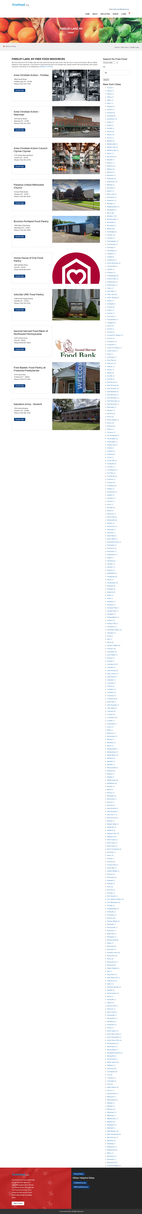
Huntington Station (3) (114, 630)
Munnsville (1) (111, 799)
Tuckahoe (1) (111, 1078)
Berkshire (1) (111, 175)
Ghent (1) (110, 511)
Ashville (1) (110, 128)
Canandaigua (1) (112, 241)
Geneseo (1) (111, 498)
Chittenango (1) (112, 285)
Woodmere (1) (112, 1156)
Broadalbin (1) (112, 210)
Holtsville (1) (111, 601)
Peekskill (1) (111, 880)
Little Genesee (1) (113, 705)
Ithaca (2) (110, 642)
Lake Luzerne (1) (113, 673)
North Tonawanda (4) (114, 849)
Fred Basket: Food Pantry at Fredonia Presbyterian (30, 369)
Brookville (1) (111, 222)
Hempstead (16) (112, 583)
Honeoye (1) (111, 605)
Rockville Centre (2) (113, 952)
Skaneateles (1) (112, 1018)
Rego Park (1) (111, 934)
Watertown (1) (111, 1112)
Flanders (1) (111, 451)
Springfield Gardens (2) (115, 1053)
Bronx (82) (110, 213)
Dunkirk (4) (110, 379)
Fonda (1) (110, 457)
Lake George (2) (112, 670)
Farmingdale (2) (112, 438)
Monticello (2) (111, 796)
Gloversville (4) (112, 520)
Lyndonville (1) (112, 724)
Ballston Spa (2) (112, 147)
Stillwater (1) (111, 1065)
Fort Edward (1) (112, 470)
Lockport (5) (111, 714)
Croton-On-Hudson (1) (114, 348)
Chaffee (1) (111, 269)
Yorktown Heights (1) (114, 1165)
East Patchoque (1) (113, 401)
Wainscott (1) (111, 1097)
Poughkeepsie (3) (113, 909)
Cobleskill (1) (111, 304)
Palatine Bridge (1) (113, 871)
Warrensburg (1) (112, 1100)
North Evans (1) (112, 846)
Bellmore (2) (111, 166)
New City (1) (111, 805)
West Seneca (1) (112, 1137)
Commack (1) (111, 316)
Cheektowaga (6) (113, 276)
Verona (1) (110, 1090)
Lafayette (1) (111, 667)
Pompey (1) (111, 893)
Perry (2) (110, 887)
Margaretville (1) (112, 749)
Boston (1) (110, 191)
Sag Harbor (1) (112, 974)
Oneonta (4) (111, 862)
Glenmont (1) (111, 514)
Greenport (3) (111, 548)
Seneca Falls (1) (112, 1006)
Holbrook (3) (111, 592)
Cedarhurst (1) (112, 260)
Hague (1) (110, 558)
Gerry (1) (110, 504)
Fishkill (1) (110, 448)
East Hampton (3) (113, 388)
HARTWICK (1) (112, 573)
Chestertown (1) (112, 282)
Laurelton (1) (111, 689)
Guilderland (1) (112, 554)
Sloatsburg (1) (112, 1021)
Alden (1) (110, 103)
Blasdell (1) (111, 185)
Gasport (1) (111, 495)
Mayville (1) (111, 764)
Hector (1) (110, 579)
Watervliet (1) (111, 1115)
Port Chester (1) (112, 896)
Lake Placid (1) (112, 677)
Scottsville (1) (111, 999)
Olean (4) (110, 855)
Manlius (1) (111, 739)
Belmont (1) (111, 172)
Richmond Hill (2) (113, 940)
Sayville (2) (110, 990)
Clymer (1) (110, 301)
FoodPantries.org (80, 1183)
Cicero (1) (110, 288)
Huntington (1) (112, 626)
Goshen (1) (111, 523)
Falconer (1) (111, 432)
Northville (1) (111, 852)
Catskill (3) (110, 257)
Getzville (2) (111, 507)
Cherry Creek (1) (112, 279)
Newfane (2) (111, 830)
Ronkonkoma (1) (112, 962)
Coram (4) (110, 326)
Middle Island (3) (112, 780)
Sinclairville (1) (112, 1015)
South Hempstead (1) (114, 1037)
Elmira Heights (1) (113, 420)
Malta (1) (110, 730)
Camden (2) (111, 235)
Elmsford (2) (111, 426)
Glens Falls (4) (112, 517)
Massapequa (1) (112, 752)
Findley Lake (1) (112, 445)
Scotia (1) (110, 996)
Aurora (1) (110, 138)
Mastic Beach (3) (112, 755)
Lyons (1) (110, 727)
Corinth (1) (110, 329)
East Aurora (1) (112, 382)
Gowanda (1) (111, 529)
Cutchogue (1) (112, 357)
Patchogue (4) (112, 877)
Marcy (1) (110, 746)
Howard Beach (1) (113, 617)
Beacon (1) (110, 163)
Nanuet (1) (110, 802)
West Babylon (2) (113, 1131)
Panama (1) (111, 874)
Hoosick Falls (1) (112, 611)
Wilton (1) (110, 1153)
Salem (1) (110, 984)
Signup (115, 14)
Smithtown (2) (111, 1024)
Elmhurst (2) (111, 413)
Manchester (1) (112, 736)
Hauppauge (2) (112, 576)
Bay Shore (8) (111, 156)
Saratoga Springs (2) (114, 987)
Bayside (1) (111, 160)
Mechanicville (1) (112, 768)
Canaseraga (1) (112, 244)
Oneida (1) (110, 858)
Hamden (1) (111, 564)
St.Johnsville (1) (112, 1059)
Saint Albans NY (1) (113, 977)
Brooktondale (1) (112, 219)
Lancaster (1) (111, 683)
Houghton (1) (111, 614)
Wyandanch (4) (112, 1162)
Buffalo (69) (111, 229)
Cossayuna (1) (112, 341)
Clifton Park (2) (112, 294)
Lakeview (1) (111, 680)
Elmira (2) (110, 417)
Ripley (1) (110, 943)
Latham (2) (110, 686)
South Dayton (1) (112, 1031)
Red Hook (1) (111, 930)
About (95, 14)
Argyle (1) (110, 125)
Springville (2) (111, 1056)
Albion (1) (110, 100)
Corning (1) (111, 332)
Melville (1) (110, 777)
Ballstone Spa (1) (113, 150)
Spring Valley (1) (112, 1050)
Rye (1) (109, 971)
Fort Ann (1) (111, 467)
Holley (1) (110, 595)
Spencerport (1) (112, 1046)
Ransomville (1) (112, 927)
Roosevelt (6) (111, 965)
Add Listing (105, 14)
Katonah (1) (111, 658)
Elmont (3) (110, 423)
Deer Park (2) (111, 360)
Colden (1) (110, 310)
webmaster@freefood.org (121, 9)
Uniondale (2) (111, 1081)
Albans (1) (110, 94)
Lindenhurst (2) (112, 699)
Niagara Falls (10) (113, 833)
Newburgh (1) (111, 827)
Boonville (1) (111, 188)
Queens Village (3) (113, 921)
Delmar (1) (110, 370)
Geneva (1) (111, 501)
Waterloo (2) (111, 1109)
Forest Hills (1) (112, 460)
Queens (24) (111, 918)
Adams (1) (110, 91)
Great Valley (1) (112, 539)
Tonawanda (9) (112, 1071)
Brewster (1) (111, 203)
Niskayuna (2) (111, 836)
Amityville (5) (111, 116)
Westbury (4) (111, 1140)
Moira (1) (110, 789)
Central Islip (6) (112, 266)
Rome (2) (110, 959)
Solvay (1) (110, 1028)
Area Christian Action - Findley (31, 75)
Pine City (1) (111, 890)
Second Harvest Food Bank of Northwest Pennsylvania (31, 332)
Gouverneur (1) (112, 526)
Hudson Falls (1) (112, 623)
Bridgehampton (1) (113, 207)
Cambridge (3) (112, 232)
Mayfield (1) (111, 761)
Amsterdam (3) (112, 119)
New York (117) (112, 815)
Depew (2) (110, 373)
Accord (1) (110, 87)
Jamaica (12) (111, 648)
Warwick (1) (111, 1106)
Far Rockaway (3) (113, 435)
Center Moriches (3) (113, 263)
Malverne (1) (111, 733)
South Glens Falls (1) (114, 1034)
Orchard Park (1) (112, 865)
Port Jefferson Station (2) (115, 899)
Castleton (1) (111, 254)
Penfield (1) (111, 883)
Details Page (19, 90)
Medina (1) (110, 774)
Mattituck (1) (111, 758)
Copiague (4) (111, 323)
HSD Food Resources (81, 1187)
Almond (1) (110, 109)
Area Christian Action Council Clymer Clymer (30, 150)
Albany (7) (110, 97)
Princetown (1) (112, 915)
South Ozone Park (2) (114, 1040)
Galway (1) (110, 489)
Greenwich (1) (112, 551)
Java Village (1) (112, 655)
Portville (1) (111, 905)
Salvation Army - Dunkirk (28, 404)
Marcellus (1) (111, 742)
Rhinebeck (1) (111, 937)
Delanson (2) (111, 363)
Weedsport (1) (112, 1125)
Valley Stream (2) (113, 1087)
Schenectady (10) (113, 993)
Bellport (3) (110, 169)
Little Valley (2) (112, 708)
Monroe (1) (111, 793)
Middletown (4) (112, 783)
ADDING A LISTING (46, 66)
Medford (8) (111, 771)
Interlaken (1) (111, 633)
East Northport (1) (113, 398)
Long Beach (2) (112, 717)
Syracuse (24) (111, 1068)
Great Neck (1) (112, 536)
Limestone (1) (111, 695)
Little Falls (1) (111, 702)
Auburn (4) (110, 134)
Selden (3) (110, 1003)
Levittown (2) (111, 692)
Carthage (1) (111, 247)
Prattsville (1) (111, 912)
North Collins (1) (112, 840)
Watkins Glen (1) (112, 1118)
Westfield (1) (111, 1144)
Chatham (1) (111, 272)
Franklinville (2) (112, 476)
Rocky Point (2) (112, 956)
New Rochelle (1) (113, 811)
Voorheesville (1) (112, 1093)
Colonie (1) (110, 313)
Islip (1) (109, 639)
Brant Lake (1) (112, 194)
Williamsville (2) (112, 1150)
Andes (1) (110, 122)
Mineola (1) (111, 786)
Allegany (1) (111, 106)
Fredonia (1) (111, 479)
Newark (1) (110, 821)
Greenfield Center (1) (114, 542)
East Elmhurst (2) (113, 385)
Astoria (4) (110, 131)
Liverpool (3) (111, 711)
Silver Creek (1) (112, 1012)
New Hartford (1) (112, 808)
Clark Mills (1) (111, 291)
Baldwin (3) (111, 141)
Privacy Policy (78, 1174)
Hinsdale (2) (111, 589)
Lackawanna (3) (112, 664)
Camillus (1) (111, 238)
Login (123, 14)
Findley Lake (134, 47)
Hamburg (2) (111, 561)
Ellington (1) (111, 410)
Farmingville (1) (112, 442)
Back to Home (11, 46)
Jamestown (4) (112, 652)
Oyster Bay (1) (112, 868)
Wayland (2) (111, 1122)
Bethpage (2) (111, 178)
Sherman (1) (111, 1009)
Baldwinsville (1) (112, 144)
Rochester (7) (111, 949)
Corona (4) (110, 338)
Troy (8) (109, 1075)
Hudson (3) (111, 620)
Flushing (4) (111, 454)
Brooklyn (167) (112, 216)
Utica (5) (110, 1084)
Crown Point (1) (112, 351)
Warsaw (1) (111, 1103)
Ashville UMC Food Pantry (29, 294)
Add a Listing (18, 1203)
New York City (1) (113, 818)
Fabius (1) (110, 429)
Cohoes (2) (111, 307)
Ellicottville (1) (111, 407)
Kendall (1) (110, 661)
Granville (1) (111, 532)
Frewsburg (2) (112, 485)
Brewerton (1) (111, 200)
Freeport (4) (111, 482)
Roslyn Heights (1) (113, 968)
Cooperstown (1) (112, 319)
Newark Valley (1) (113, 824)
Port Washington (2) (113, 902)
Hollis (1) (110, 598)
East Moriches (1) (113, 395)
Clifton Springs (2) (113, 297)
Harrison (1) (111, 567)
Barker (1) (110, 153)
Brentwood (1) (112, 197)
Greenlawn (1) (112, 545)
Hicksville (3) (111, 586)
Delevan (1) (111, 366)
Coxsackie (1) (111, 344)
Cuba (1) (110, 354)
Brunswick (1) (111, 225)
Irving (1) (110, 636)
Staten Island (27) (113, 1062)
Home (87, 14)
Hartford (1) (111, 570)
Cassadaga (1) (112, 250)
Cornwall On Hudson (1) (115, 335)
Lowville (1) (111, 721)
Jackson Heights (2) (113, 645)
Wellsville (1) (111, 1128)
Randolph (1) (111, 924)
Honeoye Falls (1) (113, 608)
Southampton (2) (112, 1043)
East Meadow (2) (112, 391)
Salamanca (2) (112, 981)
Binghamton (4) (112, 182)
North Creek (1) (112, 843)
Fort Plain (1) (111, 473)
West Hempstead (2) (114, 1134)
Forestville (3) (111, 464)
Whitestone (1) (112, 1147)
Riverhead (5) (111, 946)
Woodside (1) (111, 1159)
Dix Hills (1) (111, 376)
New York (124, 47)
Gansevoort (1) (112, 492)
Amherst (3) (111, 113)
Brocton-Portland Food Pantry (31, 221)
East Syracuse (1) (113, 404)
